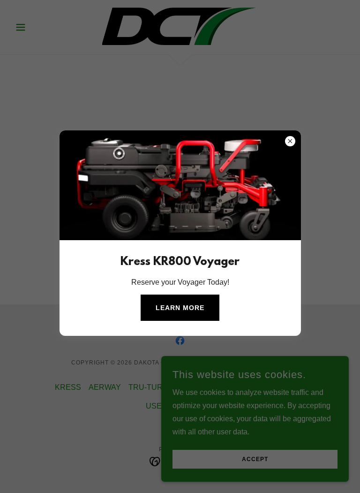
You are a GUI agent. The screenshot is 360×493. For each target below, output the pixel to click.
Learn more (180, 307)
